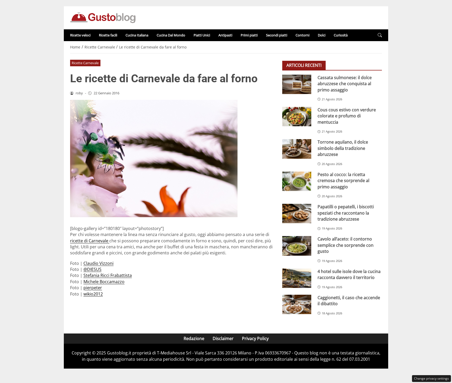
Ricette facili (108, 35)
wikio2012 (93, 294)
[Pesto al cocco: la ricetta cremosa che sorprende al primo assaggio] (296, 181)
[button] (380, 35)
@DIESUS (92, 269)
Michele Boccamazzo (104, 281)
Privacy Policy (255, 338)
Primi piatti (249, 35)
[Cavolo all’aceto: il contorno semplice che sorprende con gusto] (296, 245)
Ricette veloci (80, 35)
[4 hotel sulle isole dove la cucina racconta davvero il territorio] (296, 278)
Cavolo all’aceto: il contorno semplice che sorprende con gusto (346, 245)
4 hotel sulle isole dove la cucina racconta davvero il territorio (349, 274)
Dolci (321, 35)
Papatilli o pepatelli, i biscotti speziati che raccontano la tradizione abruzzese (346, 213)
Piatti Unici (202, 35)
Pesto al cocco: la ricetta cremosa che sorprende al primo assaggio (343, 181)
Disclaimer (223, 338)
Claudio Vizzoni (98, 263)
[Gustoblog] (102, 17)
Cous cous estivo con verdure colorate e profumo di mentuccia (347, 116)
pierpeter (92, 288)
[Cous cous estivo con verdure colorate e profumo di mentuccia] (296, 116)
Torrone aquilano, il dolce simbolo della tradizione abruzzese (343, 148)
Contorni (302, 35)
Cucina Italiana (137, 35)
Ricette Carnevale (85, 63)
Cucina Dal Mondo (171, 35)
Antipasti (225, 35)
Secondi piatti (276, 35)
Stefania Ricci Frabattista (107, 275)
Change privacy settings (431, 378)
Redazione (194, 338)
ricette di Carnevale (89, 241)
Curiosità (341, 35)
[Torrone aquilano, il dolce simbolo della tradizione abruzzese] (296, 148)
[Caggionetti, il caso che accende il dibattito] (296, 304)
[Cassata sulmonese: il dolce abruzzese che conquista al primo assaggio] (296, 84)
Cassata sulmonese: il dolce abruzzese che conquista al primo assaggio (345, 84)
